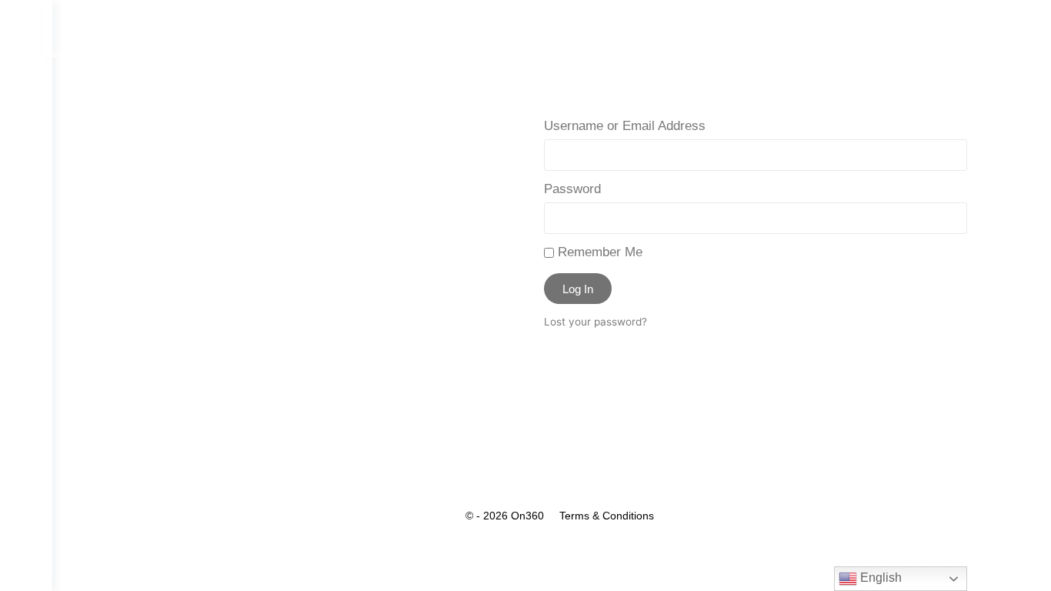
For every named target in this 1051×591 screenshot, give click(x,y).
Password (572, 189)
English (879, 577)
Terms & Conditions (606, 515)
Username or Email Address (625, 126)
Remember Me (598, 252)
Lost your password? (595, 322)
